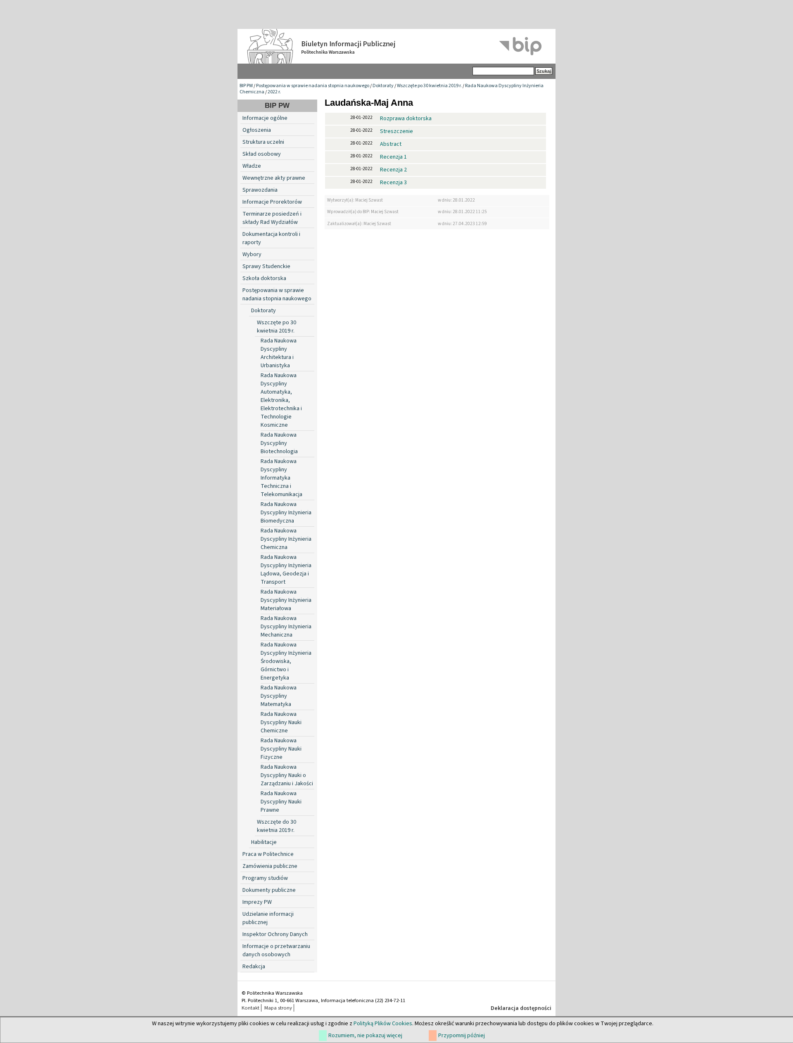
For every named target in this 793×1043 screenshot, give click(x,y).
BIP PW (246, 85)
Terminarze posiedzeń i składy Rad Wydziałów (272, 218)
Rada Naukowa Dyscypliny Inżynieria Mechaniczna (286, 626)
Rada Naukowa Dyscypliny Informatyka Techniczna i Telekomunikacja (281, 478)
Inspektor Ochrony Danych (275, 934)
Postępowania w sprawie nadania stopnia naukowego (312, 85)
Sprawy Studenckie (266, 266)
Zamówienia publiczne (269, 866)
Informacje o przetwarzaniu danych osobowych (276, 950)
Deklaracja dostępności (521, 1008)
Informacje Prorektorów (272, 202)
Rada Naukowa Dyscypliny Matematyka (279, 696)
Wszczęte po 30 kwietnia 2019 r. (429, 85)
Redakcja (253, 966)
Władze (251, 166)
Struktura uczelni (263, 142)
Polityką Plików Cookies (383, 1023)
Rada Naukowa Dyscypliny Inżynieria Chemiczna (286, 539)
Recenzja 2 (393, 170)
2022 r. (274, 91)
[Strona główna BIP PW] (396, 46)
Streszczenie (396, 131)
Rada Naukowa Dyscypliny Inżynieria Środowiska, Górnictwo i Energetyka (286, 661)
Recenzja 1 (393, 157)
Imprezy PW (257, 902)
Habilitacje (264, 842)
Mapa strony (278, 1008)
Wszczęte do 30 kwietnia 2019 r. (276, 826)
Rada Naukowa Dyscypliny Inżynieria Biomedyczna (286, 512)
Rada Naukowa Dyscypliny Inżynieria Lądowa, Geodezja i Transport (286, 569)
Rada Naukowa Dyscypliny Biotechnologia (279, 443)
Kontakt (250, 1008)
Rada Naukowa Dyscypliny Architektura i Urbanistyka (279, 353)
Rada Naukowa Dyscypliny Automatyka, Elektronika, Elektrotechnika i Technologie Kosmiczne (281, 400)
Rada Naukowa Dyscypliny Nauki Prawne (281, 801)
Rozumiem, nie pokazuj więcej (365, 1035)
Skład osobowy (261, 154)
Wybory (251, 254)
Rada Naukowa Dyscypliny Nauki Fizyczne (281, 749)
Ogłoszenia (256, 130)
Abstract (390, 144)
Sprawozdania (260, 190)
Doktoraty (383, 85)
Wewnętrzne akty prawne (273, 178)
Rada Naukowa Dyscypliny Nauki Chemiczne (281, 722)
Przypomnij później (461, 1035)
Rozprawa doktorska (406, 118)
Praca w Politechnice (268, 854)
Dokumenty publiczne (269, 890)
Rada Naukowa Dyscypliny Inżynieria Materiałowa (286, 600)
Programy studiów (265, 878)
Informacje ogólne (264, 118)
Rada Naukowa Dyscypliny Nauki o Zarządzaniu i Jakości (287, 775)
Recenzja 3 (393, 182)
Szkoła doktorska (264, 278)
